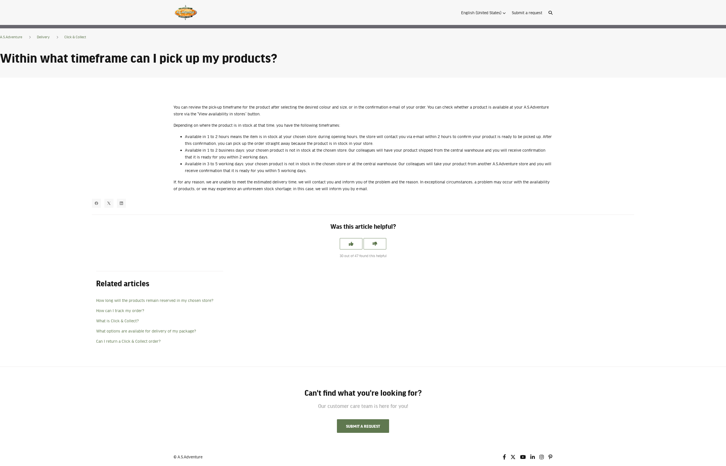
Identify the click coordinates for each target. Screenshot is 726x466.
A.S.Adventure (11, 37)
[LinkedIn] (121, 203)
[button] (483, 12)
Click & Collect (75, 37)
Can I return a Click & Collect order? (128, 341)
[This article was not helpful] (375, 243)
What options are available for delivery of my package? (146, 331)
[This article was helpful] (351, 243)
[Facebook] (96, 203)
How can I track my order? (120, 310)
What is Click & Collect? (117, 320)
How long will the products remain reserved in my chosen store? (154, 300)
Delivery (43, 37)
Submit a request (527, 12)
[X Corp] (108, 203)
